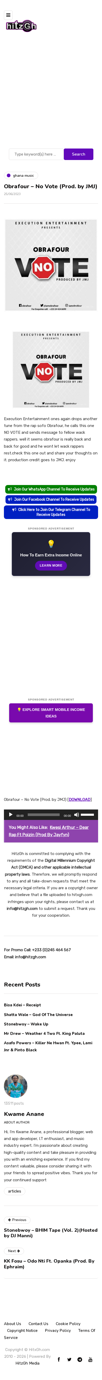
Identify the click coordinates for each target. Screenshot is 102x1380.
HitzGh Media (27, 1363)
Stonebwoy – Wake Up (26, 1024)
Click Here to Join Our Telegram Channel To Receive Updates (54, 512)
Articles (14, 1191)
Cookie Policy (68, 1323)
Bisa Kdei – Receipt (23, 1005)
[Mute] (76, 814)
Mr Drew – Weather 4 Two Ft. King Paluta (44, 1033)
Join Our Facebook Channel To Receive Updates (54, 499)
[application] (51, 814)
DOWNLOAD (79, 799)
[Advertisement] (51, 94)
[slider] (88, 814)
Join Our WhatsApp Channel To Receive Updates (54, 489)
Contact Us (38, 1323)
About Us (12, 1323)
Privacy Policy (58, 1330)
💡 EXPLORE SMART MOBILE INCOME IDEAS (51, 713)
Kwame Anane (24, 1114)
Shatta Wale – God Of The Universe (38, 1014)
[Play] (10, 814)
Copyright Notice (22, 1330)
